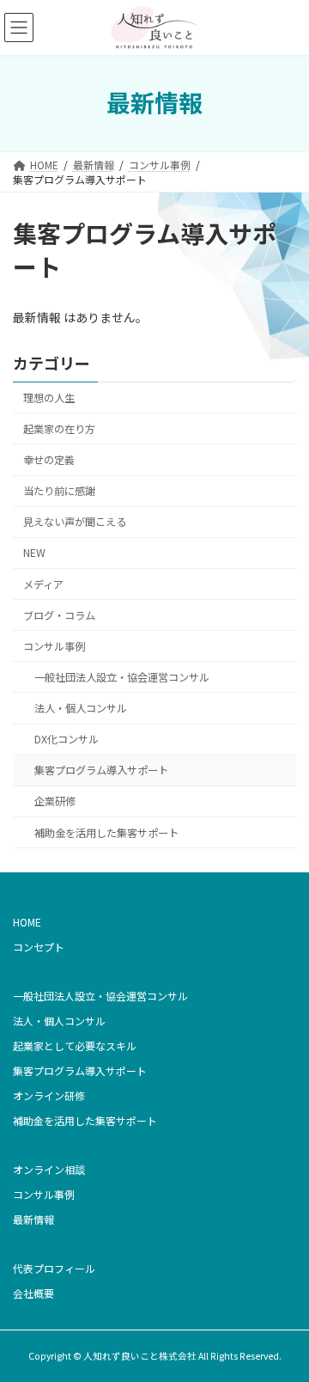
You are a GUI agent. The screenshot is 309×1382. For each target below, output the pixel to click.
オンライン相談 (49, 1169)
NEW (34, 553)
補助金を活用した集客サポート (106, 833)
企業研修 (55, 802)
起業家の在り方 (59, 429)
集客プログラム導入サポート (101, 770)
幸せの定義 (49, 460)
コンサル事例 (54, 646)
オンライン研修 (49, 1095)
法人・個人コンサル (80, 708)
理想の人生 (49, 398)
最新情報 (33, 1219)
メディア (43, 584)
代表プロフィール (54, 1268)
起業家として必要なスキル (74, 1045)
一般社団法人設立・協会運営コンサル (121, 677)
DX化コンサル (66, 739)
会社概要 (33, 1293)
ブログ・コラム (59, 615)
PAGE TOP (284, 1324)
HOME (27, 921)
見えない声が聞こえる (74, 521)
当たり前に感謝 (59, 490)
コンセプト (38, 946)
